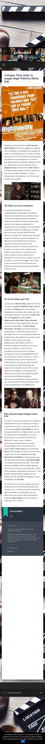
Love (24, 536)
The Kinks (18, 540)
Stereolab (22, 538)
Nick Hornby (30, 536)
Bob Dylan (11, 534)
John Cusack (17, 536)
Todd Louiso (27, 540)
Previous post (12, 548)
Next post (11, 551)
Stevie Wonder (31, 538)
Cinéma (10, 529)
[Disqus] (22, 585)
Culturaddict (22, 52)
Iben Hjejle (28, 534)
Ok (23, 741)
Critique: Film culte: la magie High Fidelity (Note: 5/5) (21, 78)
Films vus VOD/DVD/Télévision (21, 530)
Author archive (11, 516)
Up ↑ (41, 693)
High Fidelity (19, 534)
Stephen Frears (13, 538)
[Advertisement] (22, 23)
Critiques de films (20, 529)
